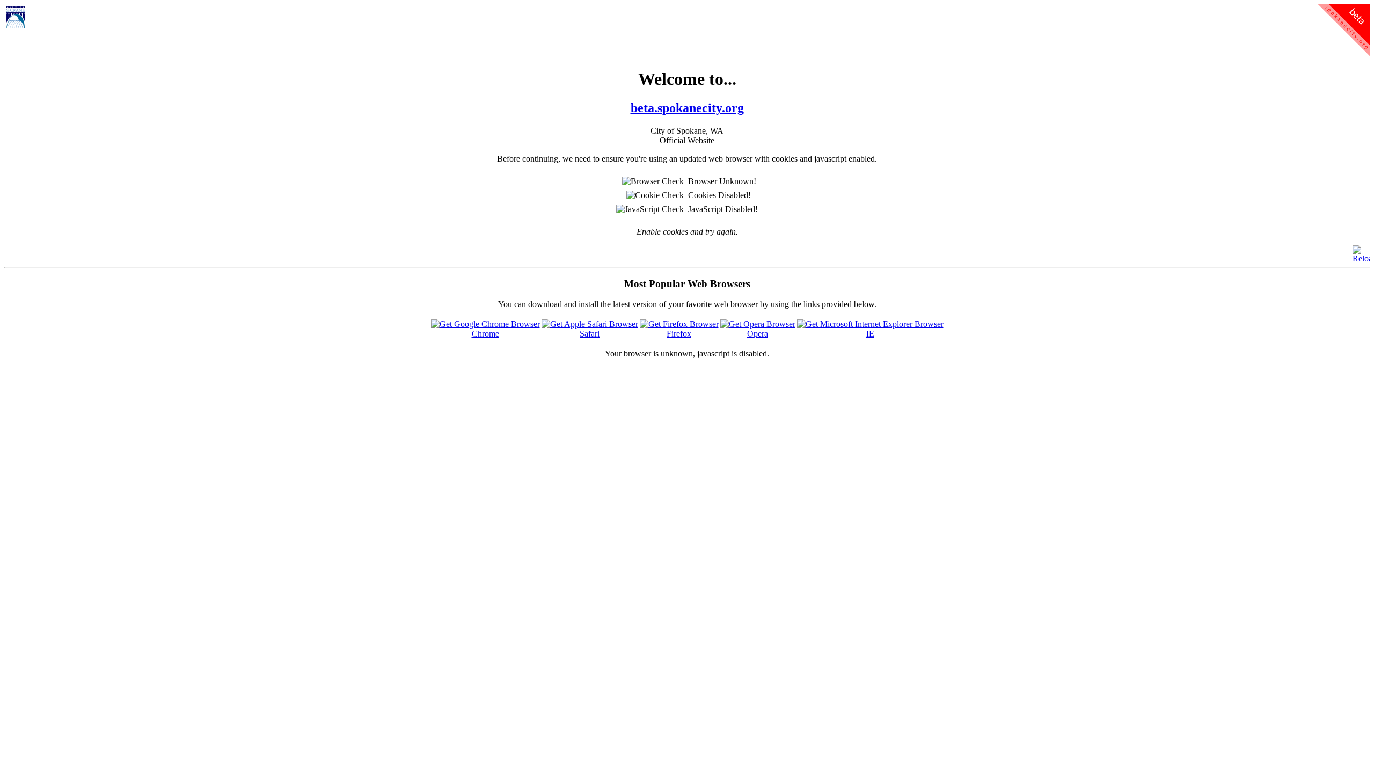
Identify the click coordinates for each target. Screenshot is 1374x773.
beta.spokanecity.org (687, 108)
